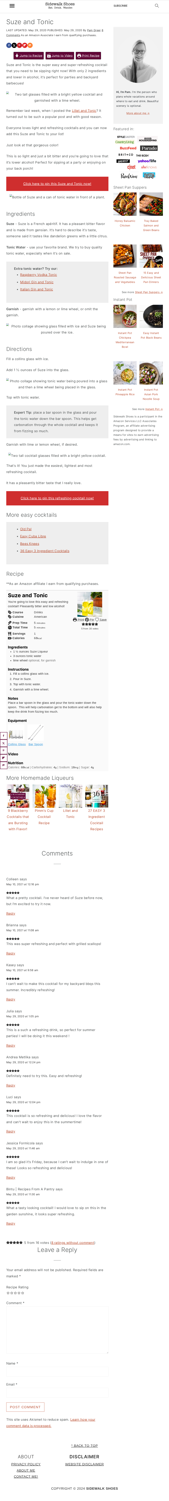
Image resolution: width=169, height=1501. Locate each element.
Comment (15, 1303)
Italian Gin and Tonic (36, 289)
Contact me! (26, 1476)
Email (11, 1384)
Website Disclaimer (84, 1464)
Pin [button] (91, 619)
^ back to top (84, 1445)
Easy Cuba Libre (33, 536)
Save (103, 619)
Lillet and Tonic (84, 111)
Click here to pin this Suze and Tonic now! (57, 184)
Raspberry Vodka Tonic (38, 275)
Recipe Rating (17, 1287)
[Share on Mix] (30, 45)
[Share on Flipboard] (24, 45)
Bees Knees (29, 544)
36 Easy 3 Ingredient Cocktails (44, 551)
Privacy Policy (26, 1464)
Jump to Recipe (30, 55)
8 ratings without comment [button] (72, 1243)
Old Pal (26, 529)
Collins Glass (17, 744)
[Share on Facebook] (9, 45)
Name (12, 1363)
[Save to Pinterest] (19, 45)
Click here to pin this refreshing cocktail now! (57, 498)
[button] (83, 624)
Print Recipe (90, 55)
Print (80, 619)
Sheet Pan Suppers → (149, 292)
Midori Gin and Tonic (36, 282)
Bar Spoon (36, 744)
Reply (10, 913)
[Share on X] (14, 45)
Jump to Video (62, 55)
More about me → (138, 113)
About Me (26, 1470)
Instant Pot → (154, 409)
